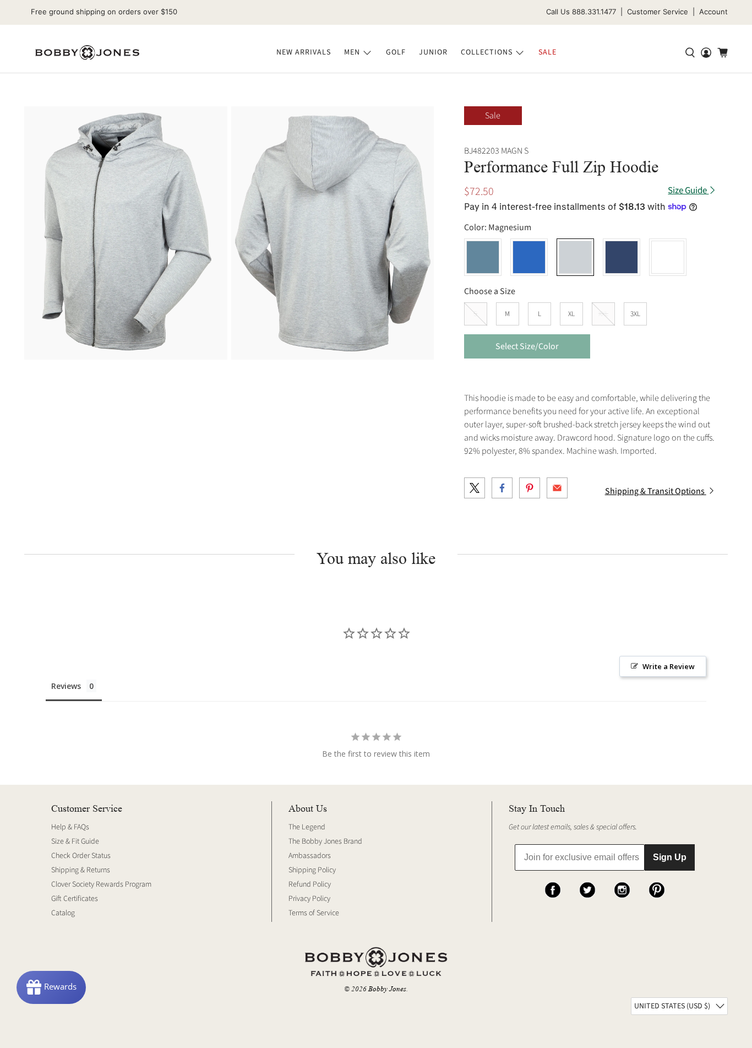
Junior (433, 52)
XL (571, 314)
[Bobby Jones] (87, 53)
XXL (603, 314)
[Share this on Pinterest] (529, 487)
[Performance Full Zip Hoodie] (125, 233)
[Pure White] (667, 257)
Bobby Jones (387, 989)
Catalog (63, 913)
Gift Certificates (74, 898)
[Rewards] (51, 987)
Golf (396, 52)
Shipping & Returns (80, 870)
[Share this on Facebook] (502, 487)
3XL (635, 314)
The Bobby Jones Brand (325, 841)
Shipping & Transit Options (655, 491)
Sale (547, 52)
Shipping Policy (312, 870)
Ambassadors (309, 855)
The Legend (306, 827)
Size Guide (688, 191)
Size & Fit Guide (75, 841)
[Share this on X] (474, 487)
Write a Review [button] (668, 666)
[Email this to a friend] (557, 487)
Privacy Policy (309, 898)
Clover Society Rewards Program (101, 884)
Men (352, 52)
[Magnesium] (575, 257)
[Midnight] (621, 257)
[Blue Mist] (483, 257)
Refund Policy (309, 884)
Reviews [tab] (66, 686)
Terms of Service (313, 913)
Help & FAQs (70, 827)
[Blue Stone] (529, 257)
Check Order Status (81, 855)
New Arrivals (303, 52)
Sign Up (669, 857)
